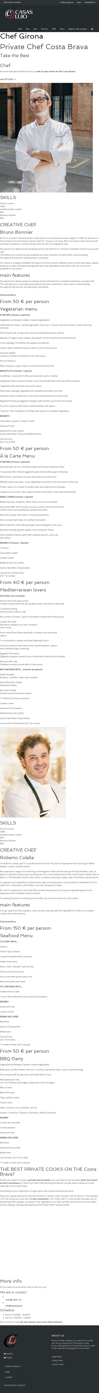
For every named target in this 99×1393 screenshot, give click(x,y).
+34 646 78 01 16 (13, 1299)
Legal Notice (56, 1356)
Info (35, 29)
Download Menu (8, 295)
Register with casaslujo (78, 29)
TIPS (54, 29)
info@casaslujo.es (13, 1305)
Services (44, 29)
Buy (28, 29)
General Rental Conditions (15, 1385)
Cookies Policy (57, 1364)
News (62, 29)
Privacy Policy (57, 1360)
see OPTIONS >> (8, 79)
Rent (20, 29)
